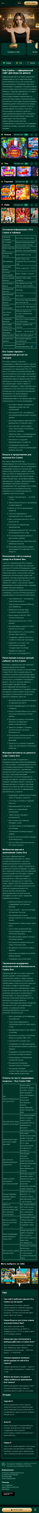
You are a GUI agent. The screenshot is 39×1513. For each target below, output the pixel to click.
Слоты (32, 63)
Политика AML (7, 1476)
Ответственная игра (9, 1478)
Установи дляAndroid (8, 1494)
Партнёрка (5, 1489)
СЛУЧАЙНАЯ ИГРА (19, 1276)
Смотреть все (20, 134)
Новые (8, 63)
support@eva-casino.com (10, 1487)
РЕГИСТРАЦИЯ (31, 3)
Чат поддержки (7, 1485)
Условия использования (10, 1474)
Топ (20, 63)
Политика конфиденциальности (13, 1472)
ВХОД (19, 3)
